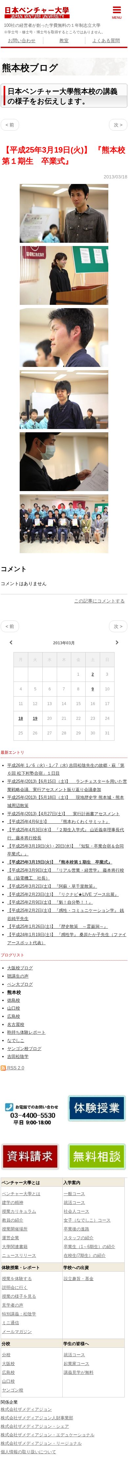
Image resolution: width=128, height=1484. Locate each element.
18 (20, 718)
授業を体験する (17, 1278)
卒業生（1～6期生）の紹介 (89, 1246)
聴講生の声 (18, 976)
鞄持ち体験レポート (26, 1032)
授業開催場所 (15, 1229)
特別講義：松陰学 (19, 1313)
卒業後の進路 (76, 1229)
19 (35, 718)
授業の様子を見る (19, 1296)
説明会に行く (15, 1287)
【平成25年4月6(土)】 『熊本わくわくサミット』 (58, 821)
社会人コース (76, 1211)
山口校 (13, 1008)
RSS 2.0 (15, 1067)
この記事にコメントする (99, 600)
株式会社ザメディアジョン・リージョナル (41, 1443)
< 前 (10, 124)
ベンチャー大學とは (21, 1193)
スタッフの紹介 (79, 1237)
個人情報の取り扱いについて (28, 1451)
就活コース (74, 1202)
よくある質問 (106, 40)
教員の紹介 (12, 1220)
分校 (6, 1354)
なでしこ (15, 1040)
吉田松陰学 (18, 1056)
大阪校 (8, 1363)
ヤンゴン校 (12, 1390)
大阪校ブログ (20, 968)
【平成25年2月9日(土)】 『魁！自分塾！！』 (50, 902)
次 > (118, 124)
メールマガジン (17, 1331)
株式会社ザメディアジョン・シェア (35, 1426)
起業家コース (76, 1363)
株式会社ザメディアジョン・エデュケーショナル (48, 1434)
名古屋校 (15, 1024)
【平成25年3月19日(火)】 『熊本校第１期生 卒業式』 (59, 862)
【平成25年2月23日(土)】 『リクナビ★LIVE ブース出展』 (63, 894)
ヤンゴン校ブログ (24, 1049)
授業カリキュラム (19, 1211)
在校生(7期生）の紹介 (85, 1255)
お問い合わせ (21, 40)
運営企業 (10, 1237)
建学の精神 (12, 1202)
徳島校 (13, 1000)
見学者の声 (12, 1305)
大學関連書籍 (15, 1246)
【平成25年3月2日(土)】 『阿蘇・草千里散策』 (52, 886)
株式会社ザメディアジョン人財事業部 (37, 1417)
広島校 (13, 1016)
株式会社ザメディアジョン (26, 1409)
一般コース (74, 1193)
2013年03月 (64, 643)
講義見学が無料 (79, 1372)
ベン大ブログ (20, 984)
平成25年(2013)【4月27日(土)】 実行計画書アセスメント (63, 814)
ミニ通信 (10, 1322)
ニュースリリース (19, 1255)
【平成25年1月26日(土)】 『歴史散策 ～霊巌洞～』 (57, 926)
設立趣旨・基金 (79, 1278)
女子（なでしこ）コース (87, 1220)
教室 (64, 40)
